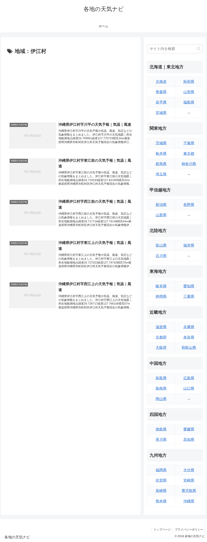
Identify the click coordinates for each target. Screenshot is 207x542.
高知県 (188, 440)
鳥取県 (161, 378)
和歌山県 (189, 348)
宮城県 (161, 113)
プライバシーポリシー (189, 529)
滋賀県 (161, 327)
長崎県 (161, 491)
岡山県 (161, 399)
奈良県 (188, 337)
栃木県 (161, 154)
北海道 (161, 82)
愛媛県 (188, 429)
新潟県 (161, 205)
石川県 (161, 256)
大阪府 (161, 348)
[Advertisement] (70, 86)
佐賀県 (161, 480)
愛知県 (188, 286)
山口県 (188, 388)
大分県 (188, 470)
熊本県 (161, 501)
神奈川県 (189, 164)
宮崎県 (188, 480)
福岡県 (161, 470)
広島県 (188, 378)
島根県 (161, 388)
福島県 (188, 102)
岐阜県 (161, 286)
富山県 (161, 245)
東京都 (188, 154)
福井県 (188, 245)
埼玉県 (161, 174)
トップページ (162, 529)
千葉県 (188, 143)
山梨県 (161, 215)
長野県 (188, 205)
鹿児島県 (189, 491)
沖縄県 (188, 501)
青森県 (161, 92)
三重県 (188, 296)
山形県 (188, 92)
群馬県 (161, 164)
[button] (198, 48)
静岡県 (161, 296)
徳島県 (161, 429)
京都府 (161, 337)
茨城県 (161, 143)
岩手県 (161, 102)
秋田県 (188, 82)
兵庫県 (188, 327)
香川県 (161, 440)
